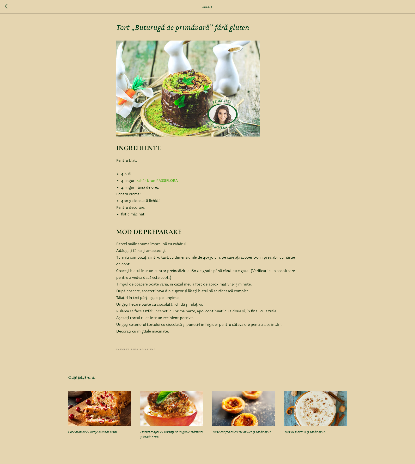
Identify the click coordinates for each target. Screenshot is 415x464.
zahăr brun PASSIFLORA (157, 180)
